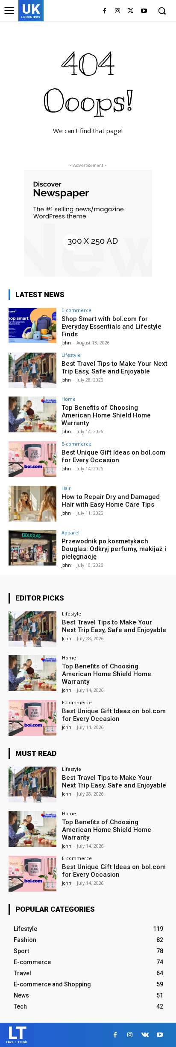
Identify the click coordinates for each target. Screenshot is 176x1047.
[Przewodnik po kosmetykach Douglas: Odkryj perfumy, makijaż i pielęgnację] (32, 548)
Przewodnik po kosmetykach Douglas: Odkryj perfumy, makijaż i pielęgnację (114, 548)
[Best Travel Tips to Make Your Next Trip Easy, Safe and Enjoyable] (32, 370)
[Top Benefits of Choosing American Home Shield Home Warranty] (32, 414)
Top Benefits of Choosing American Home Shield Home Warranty (106, 415)
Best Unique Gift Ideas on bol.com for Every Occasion (113, 456)
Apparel (70, 532)
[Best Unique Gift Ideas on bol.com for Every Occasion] (32, 459)
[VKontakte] (145, 1034)
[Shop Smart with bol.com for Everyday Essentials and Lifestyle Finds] (32, 326)
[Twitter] (130, 11)
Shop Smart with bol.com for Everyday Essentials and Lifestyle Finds (111, 326)
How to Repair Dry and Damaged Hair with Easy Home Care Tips (111, 500)
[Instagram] (117, 11)
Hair (66, 488)
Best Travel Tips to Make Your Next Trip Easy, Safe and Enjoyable (114, 367)
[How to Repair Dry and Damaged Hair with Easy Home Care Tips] (32, 504)
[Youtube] (143, 11)
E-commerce (76, 310)
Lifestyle (71, 355)
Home (69, 399)
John (66, 343)
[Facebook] (104, 11)
